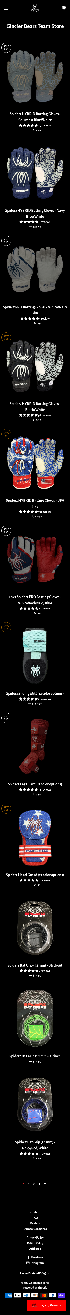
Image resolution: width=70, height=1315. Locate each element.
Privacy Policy (35, 1237)
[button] (28, 125)
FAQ (35, 1217)
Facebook (37, 1257)
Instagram (37, 1263)
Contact (35, 1212)
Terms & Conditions (35, 1228)
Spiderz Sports (40, 1282)
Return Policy (35, 1243)
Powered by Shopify (35, 1287)
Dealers (35, 1223)
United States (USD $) (33, 1273)
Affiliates (35, 1248)
